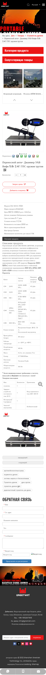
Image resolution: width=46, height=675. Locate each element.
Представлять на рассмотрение (17, 561)
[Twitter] (18, 643)
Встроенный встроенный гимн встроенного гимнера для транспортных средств (13, 94)
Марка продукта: (10, 209)
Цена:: (6, 212)
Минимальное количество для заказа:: (17, 233)
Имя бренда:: (8, 230)
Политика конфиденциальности (23, 624)
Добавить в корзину (18, 190)
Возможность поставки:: (12, 224)
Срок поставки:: (9, 218)
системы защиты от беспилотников (16, 478)
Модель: (7, 206)
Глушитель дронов (10, 482)
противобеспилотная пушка (14, 470)
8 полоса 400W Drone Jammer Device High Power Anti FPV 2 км (33, 94)
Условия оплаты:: (10, 221)
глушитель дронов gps (12, 486)
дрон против (25, 482)
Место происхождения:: (12, 227)
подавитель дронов (10, 474)
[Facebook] (14, 643)
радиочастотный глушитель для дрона (17, 490)
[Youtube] (22, 643)
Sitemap (35, 664)
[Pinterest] (30, 643)
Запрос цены (17, 184)
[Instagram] (26, 643)
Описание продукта (11, 239)
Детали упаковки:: (10, 215)
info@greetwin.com (27, 621)
